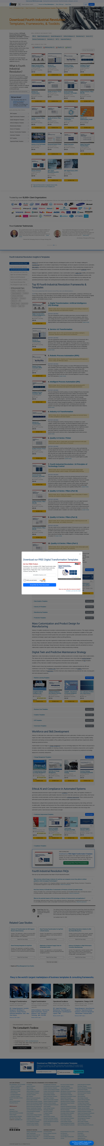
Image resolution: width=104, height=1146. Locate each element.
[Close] (80, 554)
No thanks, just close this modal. (73, 590)
